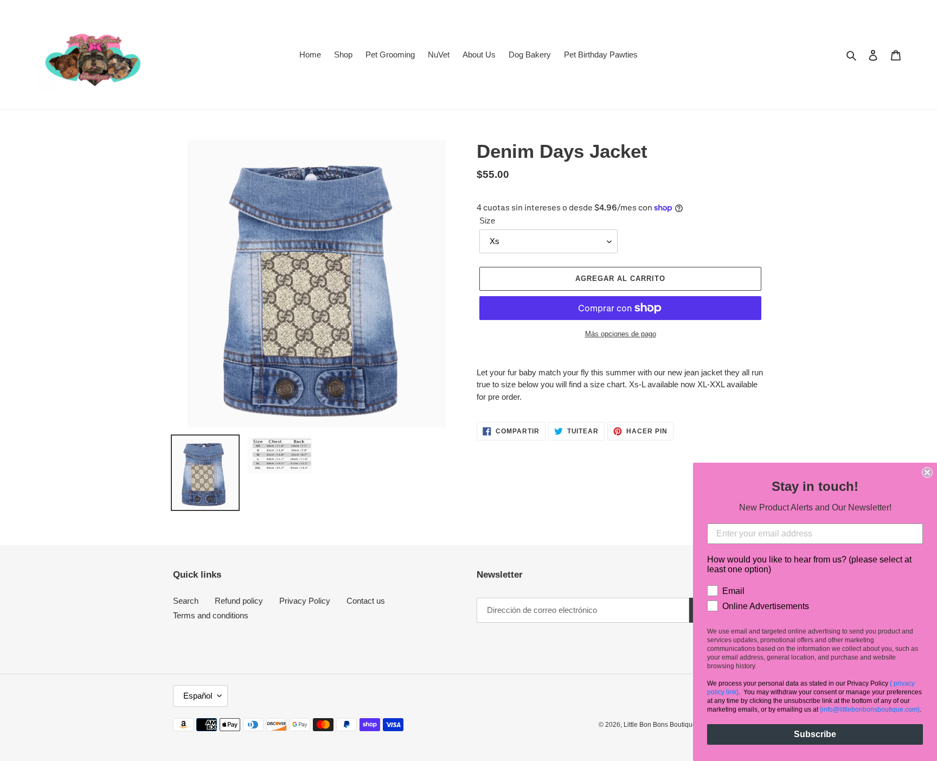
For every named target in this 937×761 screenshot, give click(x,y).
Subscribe (815, 734)
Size (487, 220)
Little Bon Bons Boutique (660, 724)
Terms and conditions (210, 615)
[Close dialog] (927, 472)
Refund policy (239, 600)
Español (197, 695)
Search (185, 600)
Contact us (365, 600)
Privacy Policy (304, 600)
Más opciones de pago (620, 334)
